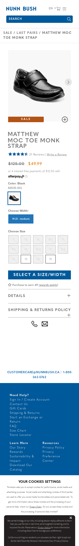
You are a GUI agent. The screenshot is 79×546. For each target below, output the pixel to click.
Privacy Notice (44, 527)
